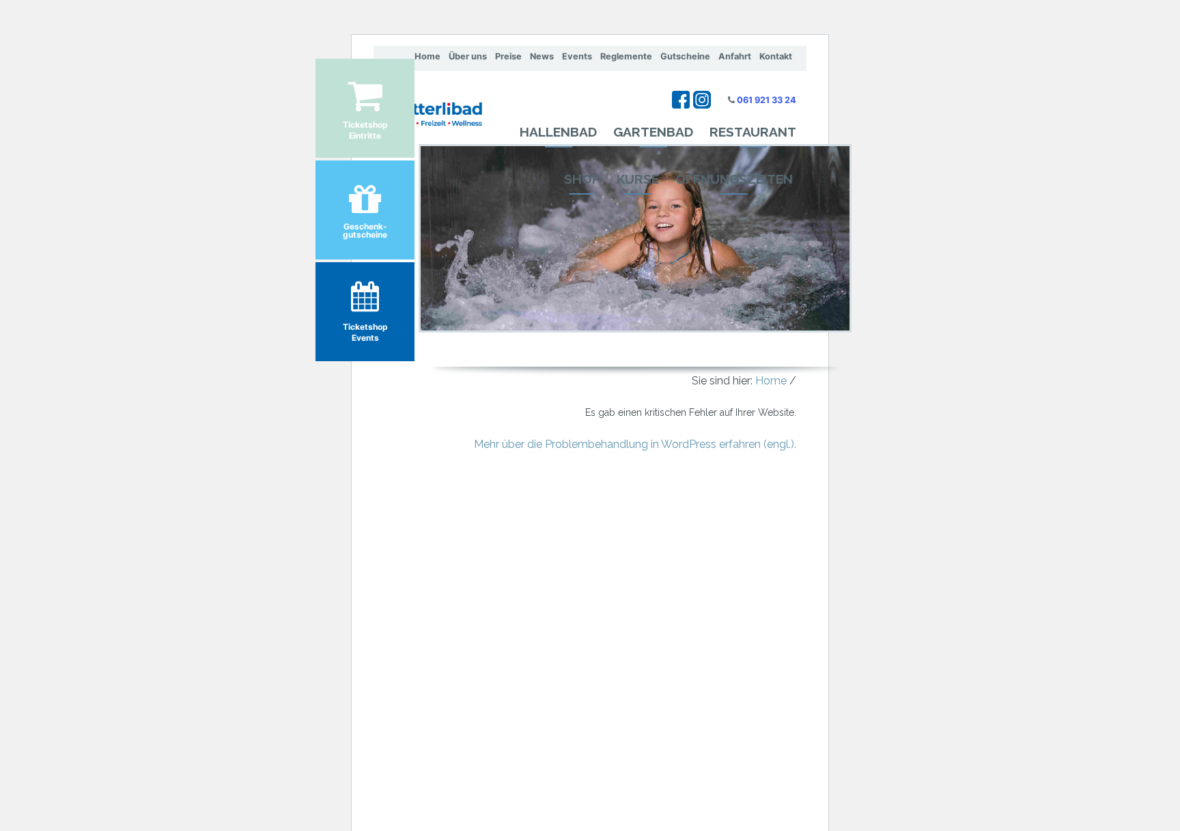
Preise (508, 56)
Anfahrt (734, 56)
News (542, 56)
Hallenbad (558, 131)
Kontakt (775, 56)
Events (577, 56)
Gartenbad (653, 131)
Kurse (638, 178)
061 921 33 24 (766, 100)
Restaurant (753, 131)
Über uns (468, 56)
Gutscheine (685, 56)
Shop (582, 178)
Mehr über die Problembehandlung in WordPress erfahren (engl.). (635, 444)
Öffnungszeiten (734, 178)
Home (427, 56)
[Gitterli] (428, 102)
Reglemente (626, 56)
